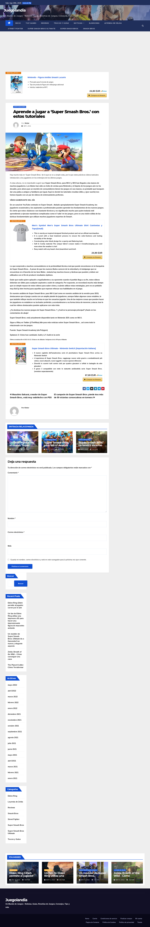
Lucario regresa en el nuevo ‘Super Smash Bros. (21, 445)
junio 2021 (12, 749)
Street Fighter (15, 29)
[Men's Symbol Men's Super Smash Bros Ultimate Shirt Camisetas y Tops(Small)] (21, 233)
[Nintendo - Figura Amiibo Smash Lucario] (16, 84)
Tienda (139, 922)
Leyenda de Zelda (113, 23)
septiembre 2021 (15, 732)
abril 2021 (12, 761)
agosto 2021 (13, 737)
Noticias (78, 23)
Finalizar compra (126, 918)
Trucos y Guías (61, 23)
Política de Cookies (109, 922)
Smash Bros (89, 29)
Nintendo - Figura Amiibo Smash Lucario (47, 77)
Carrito (95, 918)
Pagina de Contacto (92, 922)
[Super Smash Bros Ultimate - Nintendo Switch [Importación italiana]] (21, 355)
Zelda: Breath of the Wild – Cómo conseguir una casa (127, 875)
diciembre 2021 (14, 714)
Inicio (18, 23)
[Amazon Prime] (104, 91)
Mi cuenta (138, 918)
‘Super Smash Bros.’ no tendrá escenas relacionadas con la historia (91, 446)
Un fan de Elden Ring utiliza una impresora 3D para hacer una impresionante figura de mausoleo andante (16, 621)
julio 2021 (12, 743)
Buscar (10, 576)
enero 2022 (12, 708)
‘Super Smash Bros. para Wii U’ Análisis (56, 444)
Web (9, 546)
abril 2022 (12, 691)
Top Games (31, 23)
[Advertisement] (75, 47)
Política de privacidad (126, 922)
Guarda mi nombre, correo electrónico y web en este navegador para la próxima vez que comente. (48, 560)
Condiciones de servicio (109, 918)
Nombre (11, 518)
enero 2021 (12, 778)
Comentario (13, 473)
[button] (143, 26)
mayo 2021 (12, 755)
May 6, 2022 (15, 880)
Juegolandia (15, 10)
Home (87, 918)
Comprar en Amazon (98, 95)
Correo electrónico (16, 532)
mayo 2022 (12, 685)
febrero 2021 (13, 772)
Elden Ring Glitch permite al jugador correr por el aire (15, 605)
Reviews (45, 23)
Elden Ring (94, 23)
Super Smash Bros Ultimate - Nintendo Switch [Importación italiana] (64, 348)
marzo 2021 (13, 767)
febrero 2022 (13, 702)
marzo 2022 (13, 697)
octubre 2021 (13, 726)
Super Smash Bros (69, 29)
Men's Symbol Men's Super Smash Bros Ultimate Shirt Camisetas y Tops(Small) (67, 227)
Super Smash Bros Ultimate (41, 29)
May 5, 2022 (85, 880)
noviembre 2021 (14, 720)
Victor (27, 123)
